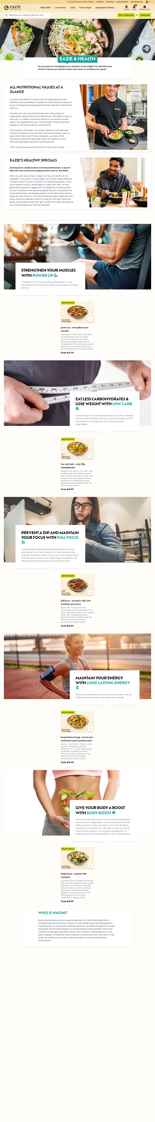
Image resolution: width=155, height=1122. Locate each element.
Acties (91, 2)
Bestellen (46, 8)
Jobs (72, 8)
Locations (60, 8)
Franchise (110, 2)
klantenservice (137, 2)
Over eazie (85, 8)
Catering (99, 2)
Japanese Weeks (104, 8)
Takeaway (145, 15)
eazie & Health (122, 2)
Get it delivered (126, 15)
